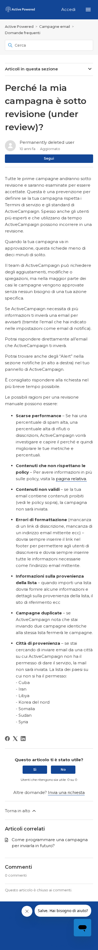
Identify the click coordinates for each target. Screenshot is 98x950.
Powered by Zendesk (75, 945)
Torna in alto (18, 810)
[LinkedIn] (23, 738)
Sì (34, 769)
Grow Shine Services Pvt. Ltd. (53, 918)
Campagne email (54, 26)
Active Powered (19, 26)
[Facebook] (7, 738)
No (63, 769)
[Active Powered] (20, 10)
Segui (49, 158)
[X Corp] (15, 738)
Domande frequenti (22, 33)
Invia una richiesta (66, 792)
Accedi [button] (68, 9)
